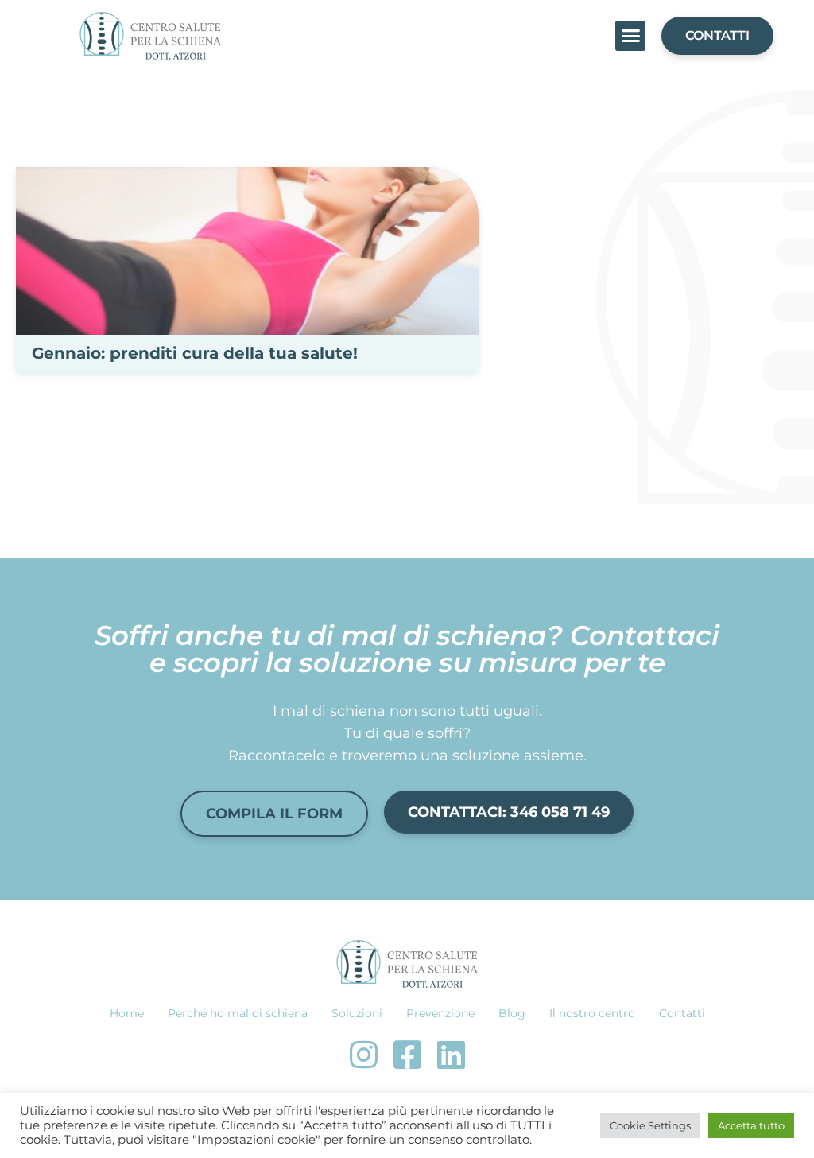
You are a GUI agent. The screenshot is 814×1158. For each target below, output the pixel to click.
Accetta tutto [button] (751, 1125)
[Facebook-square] (407, 1055)
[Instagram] (363, 1055)
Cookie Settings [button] (650, 1125)
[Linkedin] (451, 1055)
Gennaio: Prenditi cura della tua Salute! (195, 353)
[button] (630, 36)
